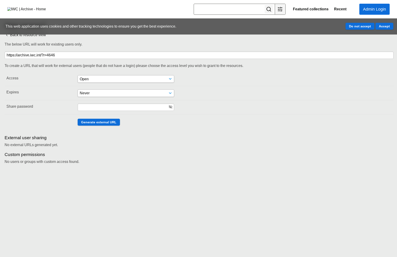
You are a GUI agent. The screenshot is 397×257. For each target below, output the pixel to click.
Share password (19, 106)
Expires (12, 92)
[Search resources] (269, 9)
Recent (340, 9)
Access (12, 78)
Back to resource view (27, 35)
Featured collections (311, 9)
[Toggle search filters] (280, 9)
